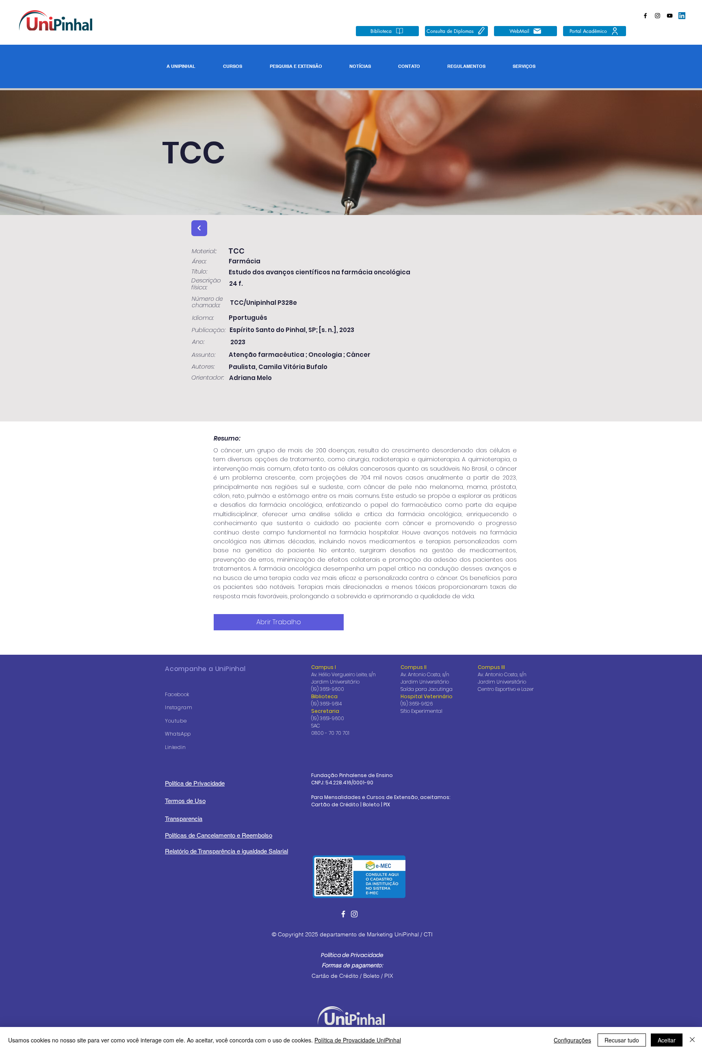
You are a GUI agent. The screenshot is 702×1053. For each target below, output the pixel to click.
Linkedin (175, 747)
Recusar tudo (621, 1040)
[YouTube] (669, 15)
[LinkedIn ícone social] (681, 15)
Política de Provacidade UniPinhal (357, 1040)
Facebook (177, 694)
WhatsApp (178, 733)
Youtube (175, 720)
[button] (181, 66)
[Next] (199, 228)
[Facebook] (645, 15)
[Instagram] (657, 15)
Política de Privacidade (352, 955)
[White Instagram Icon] (354, 914)
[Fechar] (692, 1039)
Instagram (178, 707)
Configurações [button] (572, 1040)
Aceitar (667, 1040)
